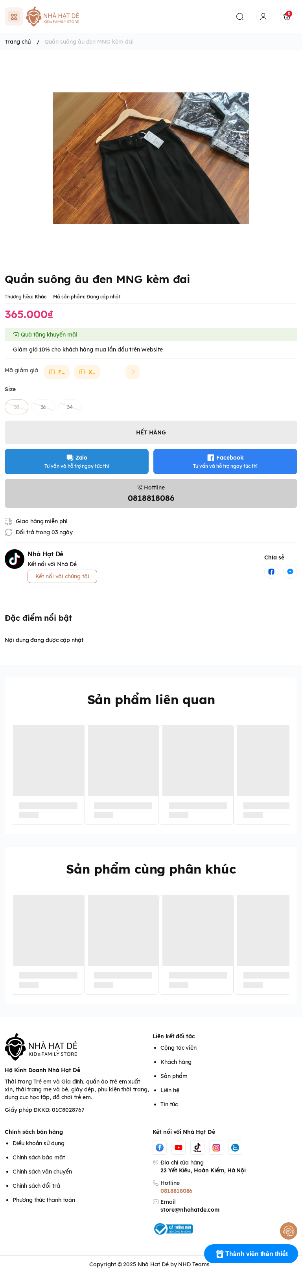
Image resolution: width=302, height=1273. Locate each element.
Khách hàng (176, 1061)
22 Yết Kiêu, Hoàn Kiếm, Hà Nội (203, 1170)
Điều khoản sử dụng (38, 1143)
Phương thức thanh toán (44, 1199)
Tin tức (169, 1104)
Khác (41, 297)
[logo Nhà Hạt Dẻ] (77, 1046)
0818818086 (176, 1190)
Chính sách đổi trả (36, 1185)
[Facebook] (160, 1148)
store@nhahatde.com (189, 1209)
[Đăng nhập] (263, 16)
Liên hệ (169, 1090)
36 (43, 406)
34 (70, 406)
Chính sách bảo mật (39, 1157)
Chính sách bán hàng (34, 1131)
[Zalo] (235, 1148)
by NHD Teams (190, 1264)
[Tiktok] (197, 1148)
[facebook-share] (271, 572)
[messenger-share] (290, 572)
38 (17, 406)
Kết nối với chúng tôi (62, 576)
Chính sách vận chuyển (42, 1171)
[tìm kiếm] (240, 16)
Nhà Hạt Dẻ (153, 1264)
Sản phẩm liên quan (151, 699)
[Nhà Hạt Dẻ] (54, 16)
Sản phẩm (174, 1076)
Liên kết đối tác (174, 1036)
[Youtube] (178, 1148)
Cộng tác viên (178, 1047)
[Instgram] (216, 1148)
